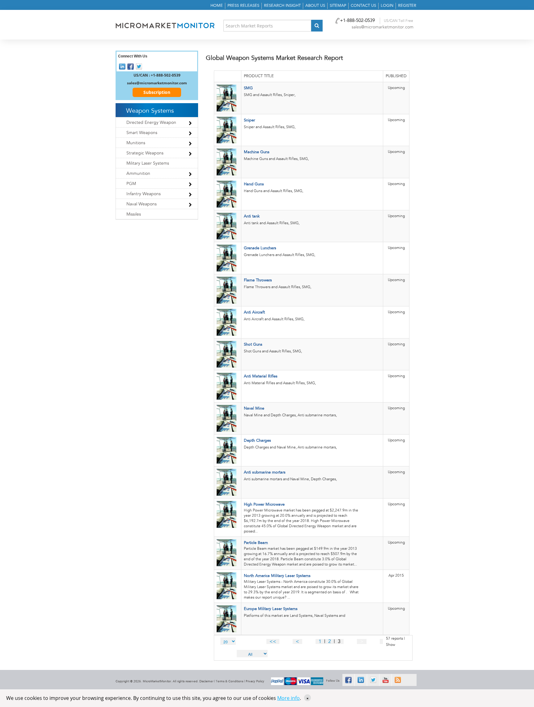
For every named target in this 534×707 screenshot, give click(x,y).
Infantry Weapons (143, 194)
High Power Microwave (264, 505)
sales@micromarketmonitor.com (382, 27)
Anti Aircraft (254, 312)
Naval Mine (254, 408)
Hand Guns (254, 184)
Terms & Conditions (229, 681)
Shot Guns (253, 345)
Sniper (249, 120)
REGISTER (407, 6)
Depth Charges (257, 441)
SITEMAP (338, 6)
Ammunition (138, 173)
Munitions (135, 143)
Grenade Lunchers (260, 248)
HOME (216, 6)
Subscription (156, 92)
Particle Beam (256, 543)
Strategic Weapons (144, 153)
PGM (131, 184)
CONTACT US (363, 6)
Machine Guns (256, 152)
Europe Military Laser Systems (271, 609)
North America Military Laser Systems (277, 576)
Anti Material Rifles (261, 376)
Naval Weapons (141, 204)
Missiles (133, 214)
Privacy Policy (255, 681)
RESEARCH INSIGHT (282, 6)
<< (272, 641)
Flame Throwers (258, 280)
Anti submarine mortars (265, 472)
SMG (248, 88)
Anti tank (252, 216)
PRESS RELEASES (243, 6)
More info (288, 698)
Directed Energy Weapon (151, 122)
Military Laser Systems (147, 163)
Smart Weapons (141, 133)
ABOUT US (315, 6)
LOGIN (387, 6)
